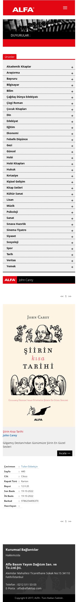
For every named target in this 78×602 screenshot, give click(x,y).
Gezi (9, 145)
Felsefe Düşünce (17, 139)
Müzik (11, 205)
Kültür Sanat (15, 193)
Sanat (10, 218)
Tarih (10, 254)
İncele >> (64, 453)
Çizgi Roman (15, 103)
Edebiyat (12, 121)
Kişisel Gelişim (16, 181)
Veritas (11, 260)
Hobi (10, 157)
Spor (10, 248)
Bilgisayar (13, 84)
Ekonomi (12, 133)
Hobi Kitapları (16, 163)
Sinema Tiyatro (16, 230)
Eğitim (11, 127)
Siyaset (11, 236)
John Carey (10, 435)
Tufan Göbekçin (29, 466)
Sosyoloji (12, 242)
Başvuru (12, 78)
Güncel (11, 151)
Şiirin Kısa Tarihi (13, 431)
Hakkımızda (13, 555)
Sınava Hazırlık (16, 224)
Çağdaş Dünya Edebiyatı (22, 97)
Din (9, 115)
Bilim (10, 90)
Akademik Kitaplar (19, 66)
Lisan (10, 199)
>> (69, 296)
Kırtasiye (12, 175)
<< (61, 296)
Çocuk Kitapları (17, 109)
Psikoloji (12, 212)
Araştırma (13, 72)
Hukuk (11, 169)
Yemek (11, 266)
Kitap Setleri (15, 187)
